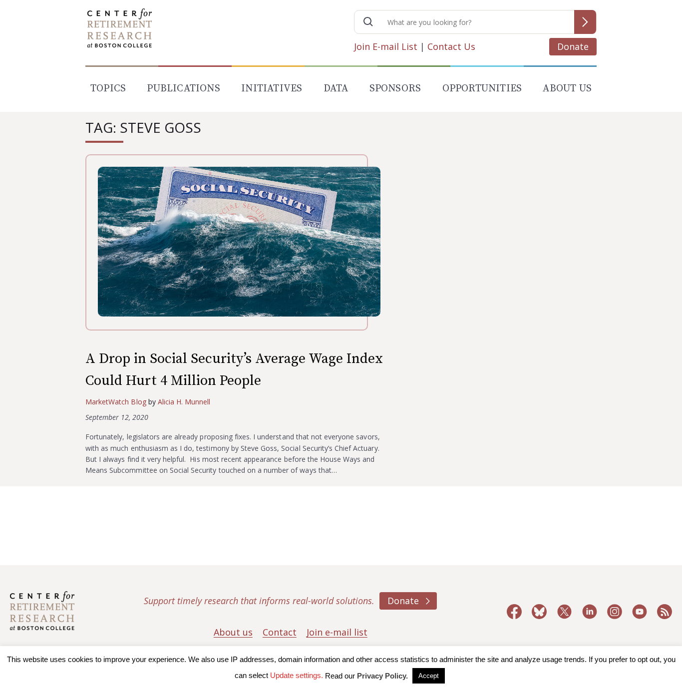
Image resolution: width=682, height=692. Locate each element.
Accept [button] (428, 676)
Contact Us (451, 46)
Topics (108, 88)
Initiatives (271, 88)
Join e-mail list (337, 632)
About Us (567, 88)
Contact (280, 632)
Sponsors (395, 88)
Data (336, 88)
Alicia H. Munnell (184, 401)
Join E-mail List (385, 46)
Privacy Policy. (382, 676)
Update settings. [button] (296, 675)
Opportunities (482, 88)
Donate (573, 46)
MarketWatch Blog (115, 401)
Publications (183, 88)
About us (233, 632)
